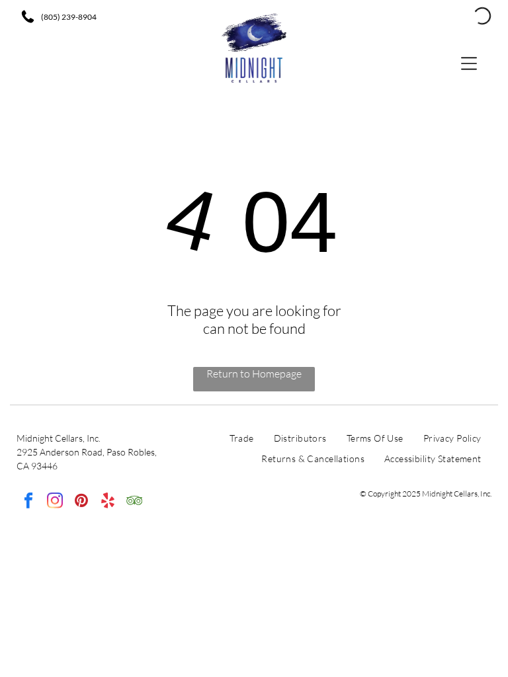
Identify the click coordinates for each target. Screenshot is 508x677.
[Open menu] (469, 63)
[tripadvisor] (134, 502)
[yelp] (107, 502)
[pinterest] (81, 502)
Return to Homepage (254, 373)
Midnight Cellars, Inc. (59, 438)
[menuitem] (242, 441)
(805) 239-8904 (69, 17)
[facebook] (28, 502)
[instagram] (54, 502)
